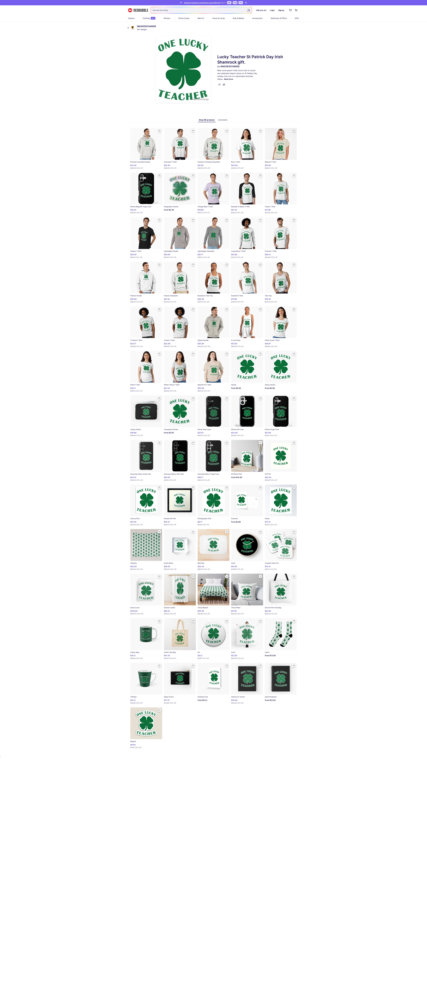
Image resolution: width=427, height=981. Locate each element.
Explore (131, 18)
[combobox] (201, 10)
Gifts (297, 18)
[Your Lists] (290, 10)
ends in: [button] (205, 3)
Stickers (167, 18)
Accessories (257, 18)
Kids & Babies (238, 18)
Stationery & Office (279, 18)
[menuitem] (131, 18)
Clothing (148, 18)
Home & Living (218, 18)
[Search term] (248, 10)
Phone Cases (183, 18)
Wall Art (200, 18)
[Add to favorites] (219, 84)
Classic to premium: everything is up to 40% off (202, 3)
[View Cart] (296, 10)
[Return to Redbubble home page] (138, 10)
